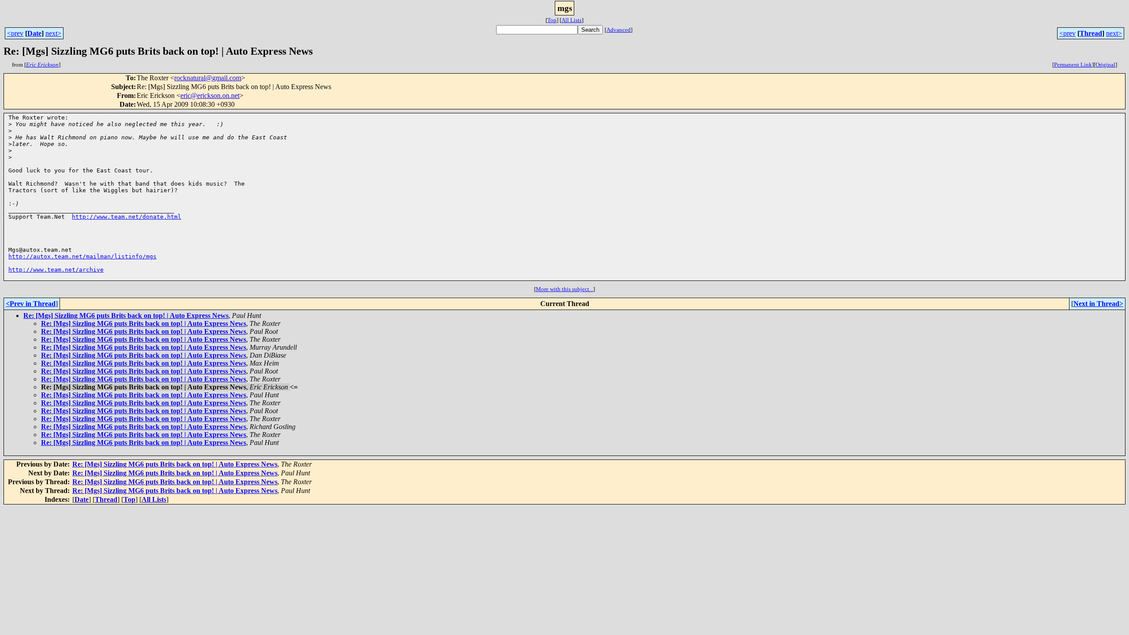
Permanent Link (1073, 64)
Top (552, 20)
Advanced (618, 29)
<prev (15, 33)
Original (1105, 64)
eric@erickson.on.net (209, 95)
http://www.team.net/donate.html (126, 216)
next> (53, 33)
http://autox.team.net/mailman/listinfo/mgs (82, 256)
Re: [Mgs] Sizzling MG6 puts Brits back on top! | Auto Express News (125, 315)
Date (34, 33)
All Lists (571, 20)
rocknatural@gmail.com (207, 78)
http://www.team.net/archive (56, 269)
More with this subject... (564, 289)
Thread (1091, 33)
